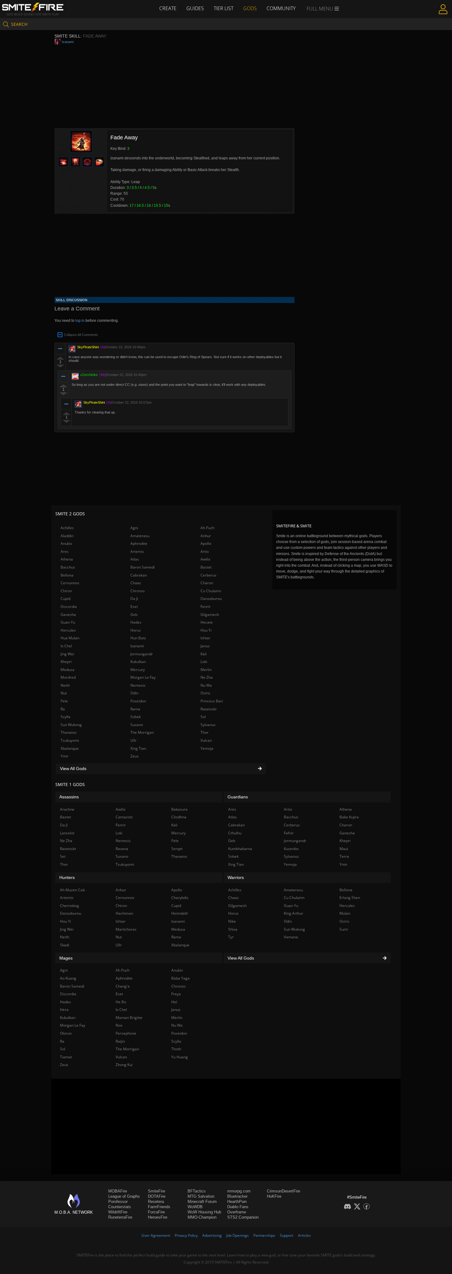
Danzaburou (211, 598)
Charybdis (179, 897)
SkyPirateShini (88, 347)
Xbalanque (70, 748)
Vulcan (206, 740)
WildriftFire (117, 1212)
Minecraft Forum (202, 1201)
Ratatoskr (208, 709)
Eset (134, 606)
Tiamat (66, 1057)
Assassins (69, 796)
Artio (204, 551)
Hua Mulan (70, 638)
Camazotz (124, 817)
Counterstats (119, 1206)
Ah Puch (207, 527)
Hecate (206, 622)
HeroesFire (157, 1217)
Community (281, 8)
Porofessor (118, 1201)
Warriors (236, 877)
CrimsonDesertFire (283, 1191)
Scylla (65, 716)
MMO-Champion (202, 1217)
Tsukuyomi (70, 740)
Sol (203, 716)
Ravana (122, 848)
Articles (304, 1235)
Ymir (65, 756)
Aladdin (67, 535)
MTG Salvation (201, 1196)
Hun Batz (138, 638)
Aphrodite (138, 543)
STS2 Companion (243, 1217)
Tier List (223, 8)
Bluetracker (237, 1196)
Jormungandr (141, 654)
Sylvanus (208, 724)
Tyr (231, 937)
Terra (344, 856)
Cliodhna (178, 817)
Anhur (205, 535)
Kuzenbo (291, 848)
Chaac (135, 582)
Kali (203, 654)
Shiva (232, 929)
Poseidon (138, 701)
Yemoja (206, 748)
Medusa (67, 669)
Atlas (134, 559)
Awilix (205, 559)
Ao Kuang (68, 978)
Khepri (66, 661)
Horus (135, 630)
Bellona (67, 575)
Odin (134, 693)
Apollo (205, 543)
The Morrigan (142, 732)
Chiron (66, 590)
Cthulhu (234, 833)
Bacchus (68, 567)
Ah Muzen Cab (72, 890)
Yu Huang (179, 1057)
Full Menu (321, 8)
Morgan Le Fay (143, 677)
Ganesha (68, 614)
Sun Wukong (71, 724)
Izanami (67, 42)
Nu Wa (206, 685)
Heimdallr (179, 913)
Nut (64, 693)
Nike (232, 921)
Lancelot (67, 833)
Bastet (206, 567)
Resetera (156, 1201)
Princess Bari (211, 701)
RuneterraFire (120, 1217)
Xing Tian (138, 748)
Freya (176, 993)
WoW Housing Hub (204, 1212)
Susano (136, 724)
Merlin (206, 669)
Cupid (65, 598)
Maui (343, 848)
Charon (206, 582)
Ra (63, 709)
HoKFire (274, 1196)
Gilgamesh (209, 614)
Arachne (67, 809)
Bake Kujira (349, 817)
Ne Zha (206, 677)
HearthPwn (237, 1201)
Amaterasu (139, 535)
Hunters (67, 877)
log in (80, 320)
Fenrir (205, 606)
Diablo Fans (237, 1206)
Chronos (137, 590)
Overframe (236, 1212)
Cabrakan (138, 575)
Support (286, 1235)
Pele (64, 701)
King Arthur (293, 913)
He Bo (121, 1001)
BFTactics (197, 1191)
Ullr (133, 740)
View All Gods (73, 768)
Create (167, 8)
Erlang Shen (349, 897)
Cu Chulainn (210, 590)
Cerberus (208, 575)
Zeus (134, 756)
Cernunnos (70, 582)
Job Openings (237, 1235)
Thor (204, 732)
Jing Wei (67, 654)
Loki (203, 661)
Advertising (212, 1235)
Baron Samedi (142, 567)
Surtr (343, 929)
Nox (119, 1025)
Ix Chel (66, 646)
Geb (133, 614)
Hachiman (124, 913)
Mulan (344, 913)
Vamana (291, 937)
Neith (65, 685)
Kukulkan (138, 661)
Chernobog (69, 905)
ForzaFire (156, 1212)
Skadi (64, 945)
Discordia (69, 606)
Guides (195, 8)
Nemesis (137, 685)
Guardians (238, 796)
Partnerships (264, 1235)
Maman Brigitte (129, 1017)
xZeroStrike (89, 375)
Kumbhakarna (240, 848)
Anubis (66, 543)
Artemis (137, 551)
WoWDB (195, 1206)
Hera (64, 1009)
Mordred (68, 677)
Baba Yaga (180, 978)
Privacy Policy (186, 1235)
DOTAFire (156, 1196)
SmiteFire (156, 1191)
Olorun (66, 1033)
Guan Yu (68, 622)
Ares (65, 551)
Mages (66, 958)
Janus (205, 646)
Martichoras (126, 929)
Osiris (205, 693)
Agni (134, 527)
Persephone (126, 1033)
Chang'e (123, 986)
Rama (135, 709)
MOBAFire (117, 1191)
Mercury (137, 669)
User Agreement (155, 1235)
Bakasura (179, 809)
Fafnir (289, 833)
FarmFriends (159, 1206)
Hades (135, 622)
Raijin (120, 1041)
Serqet (177, 848)
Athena (67, 559)
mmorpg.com (239, 1191)
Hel (174, 1001)
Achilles (67, 527)
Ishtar (205, 638)
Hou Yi (206, 630)
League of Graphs (124, 1196)
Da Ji (134, 598)
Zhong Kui (124, 1064)
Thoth (176, 1049)
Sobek (135, 716)
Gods (250, 8)
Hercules (68, 630)
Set (62, 856)
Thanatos (69, 732)
